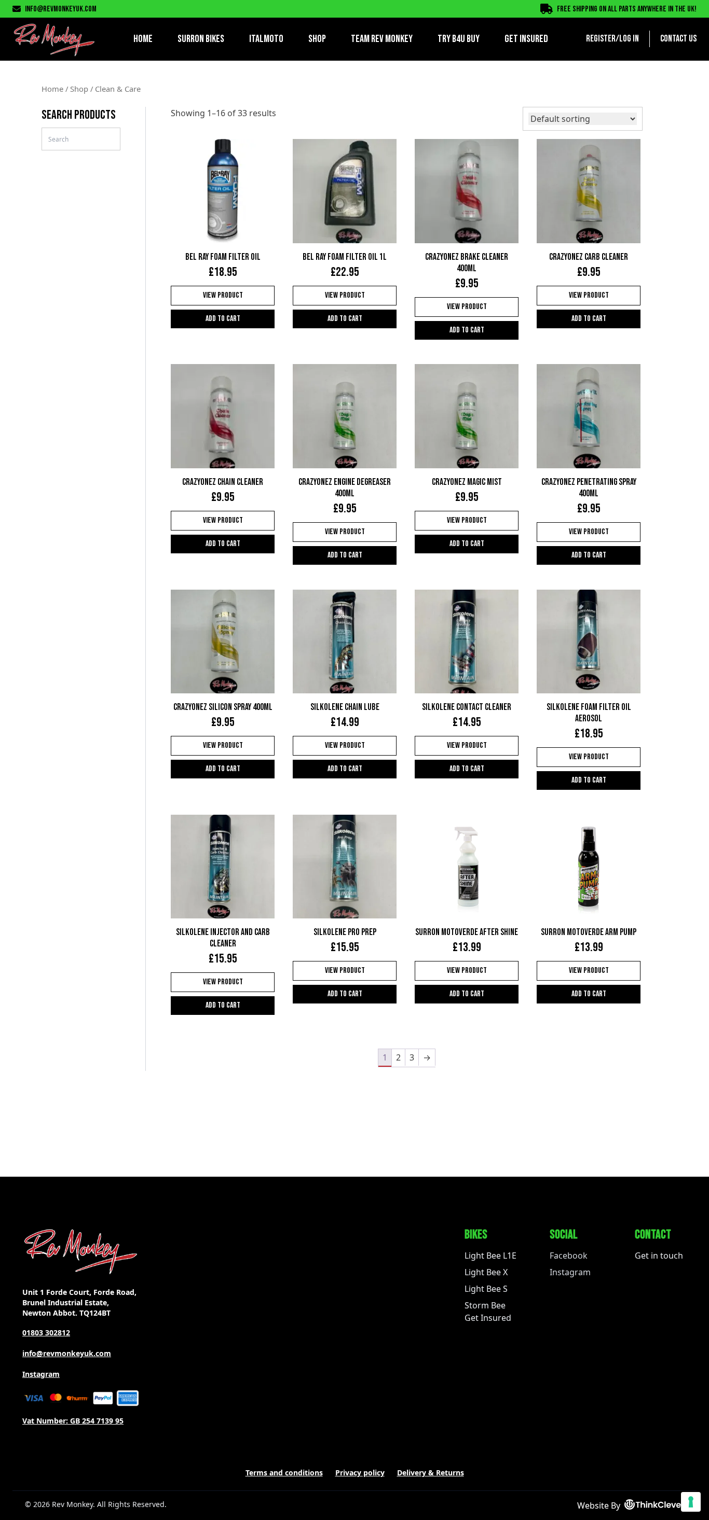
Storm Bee (485, 1305)
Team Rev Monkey (382, 39)
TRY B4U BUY (459, 39)
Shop (317, 39)
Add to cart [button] (223, 319)
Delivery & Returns (430, 1472)
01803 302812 (46, 1332)
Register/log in (612, 38)
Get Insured (526, 39)
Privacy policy (360, 1472)
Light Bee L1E (490, 1255)
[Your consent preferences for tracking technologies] (691, 1502)
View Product (223, 295)
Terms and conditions (284, 1472)
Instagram (41, 1374)
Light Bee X (486, 1272)
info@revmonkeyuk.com (61, 9)
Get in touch (659, 1255)
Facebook (569, 1255)
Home (143, 39)
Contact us (678, 38)
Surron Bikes (201, 39)
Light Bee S (486, 1288)
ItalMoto (266, 39)
